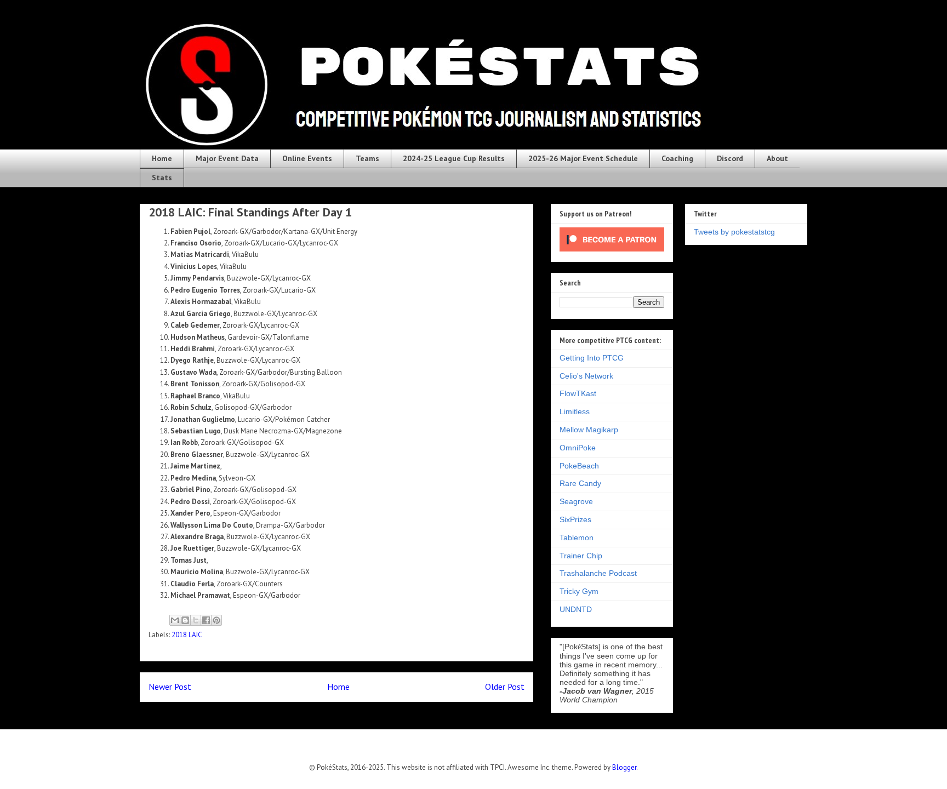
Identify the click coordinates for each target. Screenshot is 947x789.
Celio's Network (586, 375)
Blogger (624, 767)
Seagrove (576, 501)
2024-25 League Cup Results (454, 158)
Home (162, 158)
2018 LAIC (187, 634)
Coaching (677, 158)
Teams (367, 158)
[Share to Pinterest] (216, 620)
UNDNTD (576, 609)
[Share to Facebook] (206, 620)
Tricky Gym (579, 591)
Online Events (307, 158)
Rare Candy (580, 483)
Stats (162, 177)
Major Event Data (227, 158)
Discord (730, 158)
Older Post (504, 686)
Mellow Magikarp (589, 429)
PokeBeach (579, 465)
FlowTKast (578, 393)
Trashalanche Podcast (598, 573)
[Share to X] (195, 620)
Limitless (575, 411)
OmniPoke (578, 447)
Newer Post (170, 686)
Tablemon (577, 537)
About (777, 158)
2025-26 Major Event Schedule (583, 158)
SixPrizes (575, 519)
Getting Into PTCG (592, 357)
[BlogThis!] (185, 620)
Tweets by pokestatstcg (734, 231)
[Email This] (174, 620)
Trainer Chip (581, 555)
